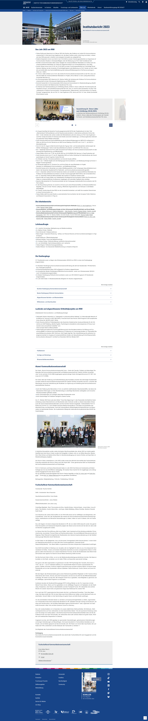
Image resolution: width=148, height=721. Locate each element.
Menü (27, 7)
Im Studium (48, 7)
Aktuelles (56, 7)
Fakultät (29, 10)
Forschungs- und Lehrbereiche (69, 7)
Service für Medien (40, 701)
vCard (42, 657)
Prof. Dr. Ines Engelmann (85, 205)
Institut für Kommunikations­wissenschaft (48, 3)
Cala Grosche (68, 211)
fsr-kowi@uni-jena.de (47, 654)
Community (62, 684)
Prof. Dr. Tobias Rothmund (44, 211)
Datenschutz (44, 719)
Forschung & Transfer (41, 681)
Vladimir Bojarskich (57, 211)
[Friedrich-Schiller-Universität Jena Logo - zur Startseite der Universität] (27, 3)
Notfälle (37, 698)
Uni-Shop (38, 705)
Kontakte (38, 694)
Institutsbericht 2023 (80, 10)
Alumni (100, 7)
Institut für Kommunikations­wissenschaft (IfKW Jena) (57, 10)
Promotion (38, 677)
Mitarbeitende (91, 7)
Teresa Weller (47, 218)
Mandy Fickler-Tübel (46, 207)
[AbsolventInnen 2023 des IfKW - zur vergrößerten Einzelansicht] (66, 431)
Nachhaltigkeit (63, 681)
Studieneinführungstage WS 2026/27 (114, 7)
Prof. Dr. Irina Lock (90, 216)
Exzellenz (61, 677)
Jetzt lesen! (96, 679)
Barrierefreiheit (52, 719)
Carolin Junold (91, 211)
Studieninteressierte (36, 7)
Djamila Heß (39, 218)
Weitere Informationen (45, 660)
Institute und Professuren (38, 10)
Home (24, 10)
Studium (37, 674)
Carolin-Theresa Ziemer (79, 211)
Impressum (37, 719)
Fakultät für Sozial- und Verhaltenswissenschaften (80, 1)
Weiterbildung (39, 688)
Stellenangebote (40, 684)
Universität (62, 674)
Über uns (82, 7)
